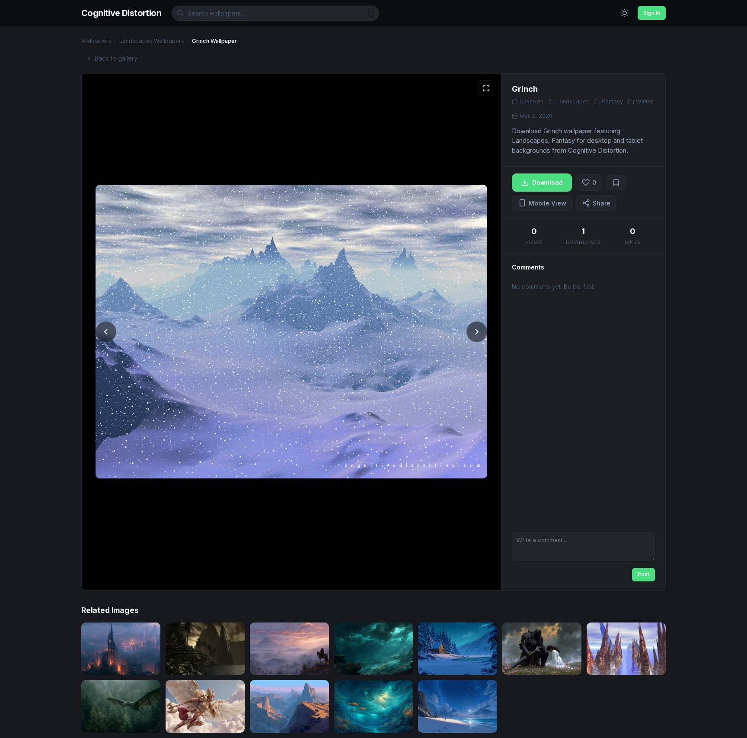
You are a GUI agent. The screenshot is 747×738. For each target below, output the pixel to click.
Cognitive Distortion (121, 13)
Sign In (651, 13)
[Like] (128, 662)
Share (601, 203)
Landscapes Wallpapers (151, 41)
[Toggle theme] (624, 13)
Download (547, 182)
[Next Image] (476, 331)
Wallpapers (96, 41)
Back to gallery (116, 58)
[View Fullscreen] (486, 88)
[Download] (146, 662)
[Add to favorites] (616, 182)
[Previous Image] (106, 331)
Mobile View (547, 203)
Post (643, 574)
